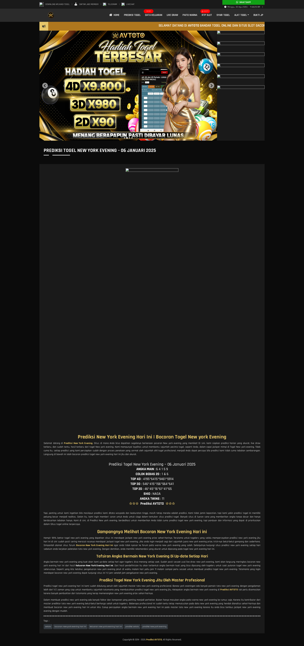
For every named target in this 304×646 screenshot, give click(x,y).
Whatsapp (244, 2)
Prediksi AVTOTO (154, 639)
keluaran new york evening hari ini (106, 626)
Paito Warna (190, 15)
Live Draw (172, 15)
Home (115, 15)
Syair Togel (223, 15)
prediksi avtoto (132, 626)
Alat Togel (240, 15)
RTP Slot (207, 15)
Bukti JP (258, 15)
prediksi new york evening (154, 626)
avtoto (48, 626)
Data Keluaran (153, 15)
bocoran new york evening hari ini (70, 626)
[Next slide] (211, 85)
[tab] (124, 138)
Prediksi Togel (132, 15)
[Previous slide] (45, 85)
